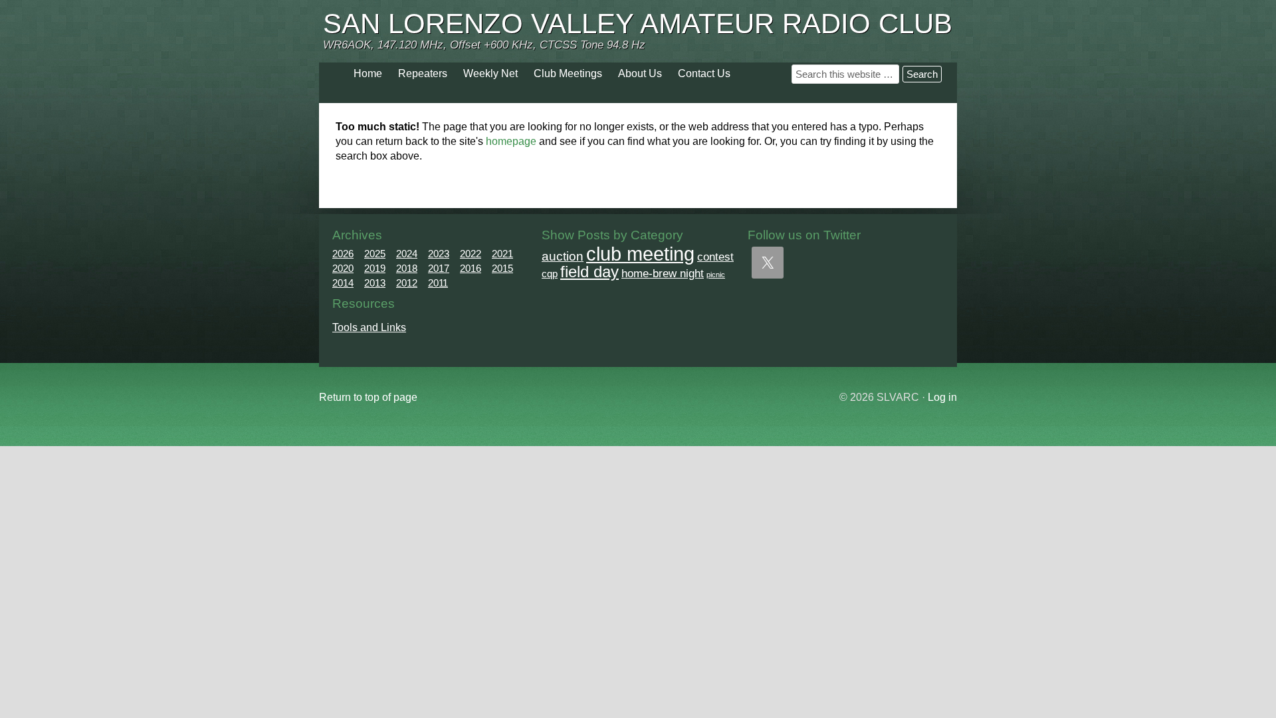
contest (715, 257)
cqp (550, 273)
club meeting (640, 254)
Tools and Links (369, 327)
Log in (942, 397)
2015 (502, 268)
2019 (374, 268)
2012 (406, 283)
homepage (511, 141)
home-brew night (662, 273)
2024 (406, 253)
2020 (343, 268)
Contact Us (704, 73)
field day (589, 272)
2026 (343, 253)
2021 (502, 253)
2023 (438, 253)
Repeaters (422, 73)
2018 (406, 268)
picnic (715, 275)
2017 (438, 268)
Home (368, 73)
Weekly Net (490, 73)
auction (563, 256)
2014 (343, 283)
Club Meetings (568, 73)
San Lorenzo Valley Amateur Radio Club (637, 23)
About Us (640, 73)
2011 (438, 283)
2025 (374, 253)
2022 (470, 253)
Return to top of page (368, 397)
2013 (374, 283)
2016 (470, 268)
